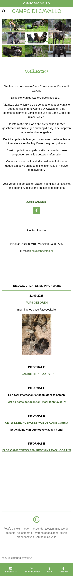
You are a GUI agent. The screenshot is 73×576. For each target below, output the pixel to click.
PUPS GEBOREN (36, 302)
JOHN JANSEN (36, 201)
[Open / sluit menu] (69, 11)
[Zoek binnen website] (3, 11)
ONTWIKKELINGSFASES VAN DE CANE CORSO (36, 422)
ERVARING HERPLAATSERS (37, 373)
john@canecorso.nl (41, 250)
